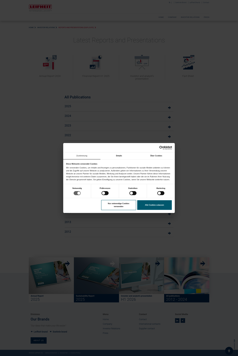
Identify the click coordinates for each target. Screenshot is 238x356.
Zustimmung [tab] (81, 156)
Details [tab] (119, 156)
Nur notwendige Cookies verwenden (118, 204)
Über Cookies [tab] (156, 156)
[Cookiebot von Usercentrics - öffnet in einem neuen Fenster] (161, 148)
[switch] (105, 193)
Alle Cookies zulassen (154, 205)
